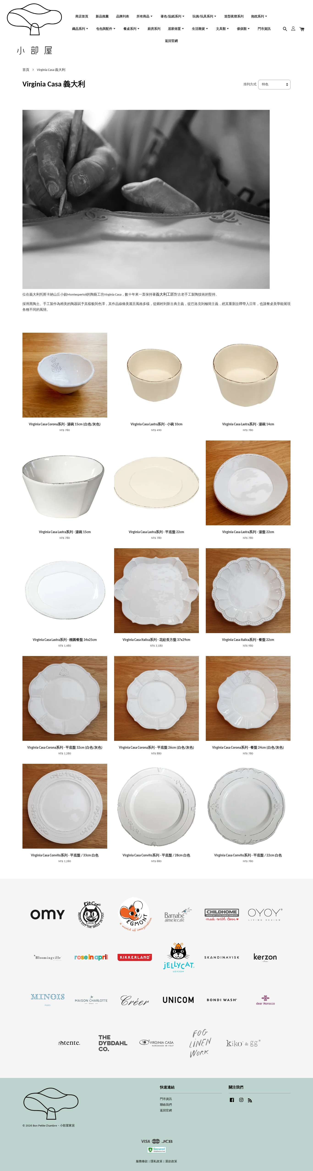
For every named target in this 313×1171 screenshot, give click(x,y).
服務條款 (142, 1161)
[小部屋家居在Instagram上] (241, 1102)
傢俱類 (242, 29)
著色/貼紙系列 (171, 16)
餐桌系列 (130, 29)
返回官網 (171, 41)
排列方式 (250, 84)
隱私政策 (156, 1161)
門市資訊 (264, 29)
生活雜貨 (199, 29)
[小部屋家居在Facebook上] (232, 1102)
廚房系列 (154, 29)
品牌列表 (122, 16)
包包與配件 (104, 29)
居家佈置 (174, 29)
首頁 (25, 70)
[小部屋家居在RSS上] (250, 1101)
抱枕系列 (258, 16)
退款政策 (171, 1161)
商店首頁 (81, 16)
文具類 (221, 29)
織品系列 (79, 29)
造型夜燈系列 (234, 16)
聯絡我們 (166, 1104)
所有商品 (143, 16)
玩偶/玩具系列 (203, 16)
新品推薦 (102, 16)
